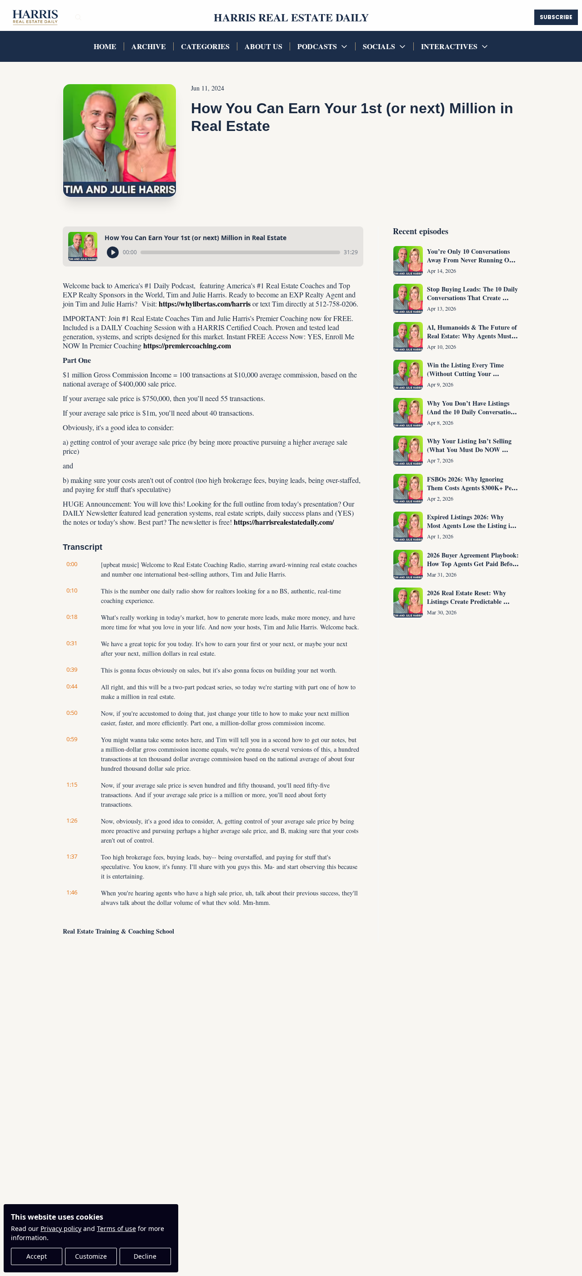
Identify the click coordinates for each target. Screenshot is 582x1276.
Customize (91, 1256)
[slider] (240, 252)
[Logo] (34, 17)
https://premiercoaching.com (187, 345)
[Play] (113, 252)
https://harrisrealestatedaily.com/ (284, 522)
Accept (36, 1256)
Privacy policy (60, 1228)
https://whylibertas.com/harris (205, 303)
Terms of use (116, 1228)
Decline (145, 1256)
